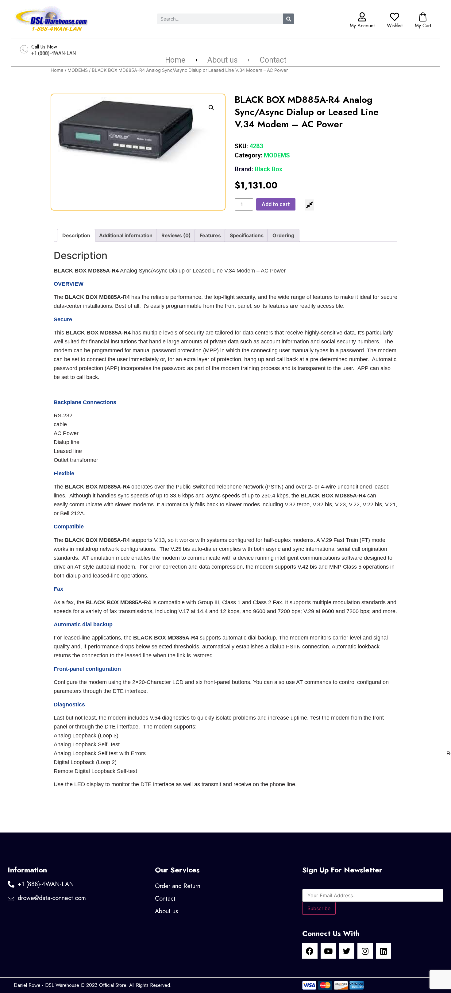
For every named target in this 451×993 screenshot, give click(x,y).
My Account (362, 25)
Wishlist (395, 25)
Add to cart (276, 204)
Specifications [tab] (247, 235)
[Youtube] (328, 951)
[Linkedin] (383, 951)
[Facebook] (310, 951)
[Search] (288, 19)
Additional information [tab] (125, 235)
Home (175, 60)
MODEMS (77, 70)
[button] (211, 107)
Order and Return (177, 886)
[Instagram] (365, 951)
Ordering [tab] (283, 235)
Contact (273, 60)
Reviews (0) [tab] (176, 235)
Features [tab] (210, 235)
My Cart (423, 25)
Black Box (258, 169)
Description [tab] (76, 235)
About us (222, 60)
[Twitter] (346, 951)
